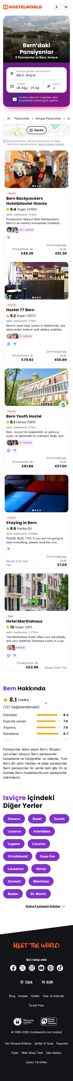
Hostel (12, 193)
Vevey (41, 869)
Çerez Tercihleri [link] (36, 1062)
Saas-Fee (47, 856)
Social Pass (36, 1005)
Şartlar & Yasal (43, 1043)
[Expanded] (8, 118)
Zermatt (14, 881)
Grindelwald (18, 856)
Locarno (38, 844)
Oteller (35, 996)
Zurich (59, 819)
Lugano (14, 844)
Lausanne (16, 869)
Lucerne (14, 831)
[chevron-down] (46, 703)
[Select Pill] (57, 7)
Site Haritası (53, 1052)
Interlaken (41, 831)
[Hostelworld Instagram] (32, 968)
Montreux (41, 881)
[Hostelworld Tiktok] (60, 968)
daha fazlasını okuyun (51, 144)
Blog (12, 996)
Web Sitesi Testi (32, 1052)
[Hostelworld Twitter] (22, 968)
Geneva (14, 819)
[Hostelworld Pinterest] (50, 968)
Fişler (14, 1052)
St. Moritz (38, 894)
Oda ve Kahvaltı (53, 996)
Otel (10, 616)
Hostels (23, 996)
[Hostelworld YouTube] (41, 968)
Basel (37, 819)
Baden (13, 894)
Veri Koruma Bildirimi (18, 1043)
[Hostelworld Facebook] (13, 968)
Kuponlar (62, 1043)
